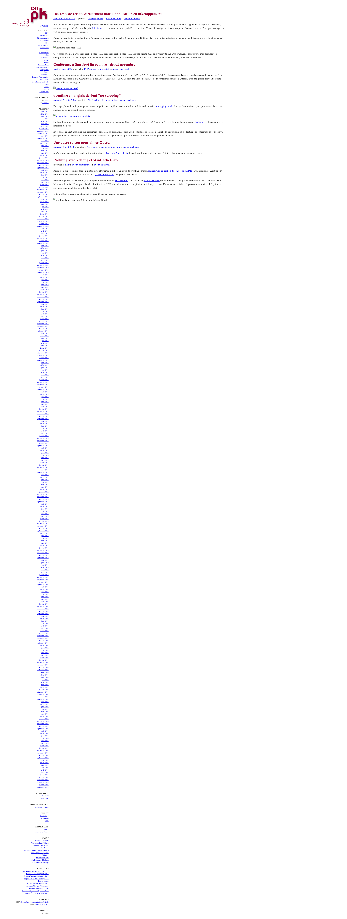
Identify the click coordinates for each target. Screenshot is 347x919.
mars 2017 (45, 375)
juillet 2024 (44, 172)
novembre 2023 (43, 192)
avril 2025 (45, 150)
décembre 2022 (43, 218)
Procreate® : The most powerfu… (36, 893)
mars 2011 (45, 543)
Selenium (96, 28)
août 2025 (45, 140)
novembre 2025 (43, 133)
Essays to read (43, 881)
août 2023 (45, 199)
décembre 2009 (43, 577)
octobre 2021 (44, 240)
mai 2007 (45, 650)
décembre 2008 (43, 606)
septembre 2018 (43, 331)
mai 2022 (45, 228)
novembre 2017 (43, 355)
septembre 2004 (43, 728)
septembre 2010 (43, 557)
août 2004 (45, 731)
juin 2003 (45, 765)
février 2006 (44, 687)
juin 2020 (45, 279)
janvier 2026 (44, 128)
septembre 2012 (43, 501)
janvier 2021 (44, 262)
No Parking (44, 57)
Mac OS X (45, 74)
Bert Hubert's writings (40, 862)
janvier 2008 (44, 633)
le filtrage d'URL (42, 904)
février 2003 (44, 775)
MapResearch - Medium (40, 860)
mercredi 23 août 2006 (64, 100)
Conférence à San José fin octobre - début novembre (94, 64)
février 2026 (44, 126)
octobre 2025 (44, 136)
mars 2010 (45, 570)
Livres (46, 60)
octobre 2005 (44, 697)
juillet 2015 (44, 423)
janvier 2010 (44, 574)
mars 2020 (45, 287)
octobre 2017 (44, 357)
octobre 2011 (44, 528)
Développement (43, 38)
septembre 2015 (43, 418)
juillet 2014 (44, 450)
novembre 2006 (43, 665)
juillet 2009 (44, 589)
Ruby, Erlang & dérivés (40, 82)
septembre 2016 (43, 389)
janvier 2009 (44, 604)
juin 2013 (45, 479)
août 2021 (45, 245)
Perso (47, 84)
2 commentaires (110, 100)
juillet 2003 (44, 762)
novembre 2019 (43, 296)
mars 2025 (45, 153)
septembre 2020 (43, 272)
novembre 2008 (43, 609)
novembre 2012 (43, 496)
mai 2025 (45, 148)
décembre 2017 (43, 353)
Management (44, 52)
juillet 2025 (44, 143)
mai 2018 (45, 340)
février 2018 (44, 348)
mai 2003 (45, 767)
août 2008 (45, 616)
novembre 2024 (43, 162)
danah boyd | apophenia (40, 852)
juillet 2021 (44, 248)
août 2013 (45, 474)
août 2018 (45, 333)
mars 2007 (45, 655)
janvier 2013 (44, 492)
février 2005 (44, 716)
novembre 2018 (43, 326)
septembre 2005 (43, 699)
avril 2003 (45, 770)
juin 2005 (45, 706)
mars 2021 (45, 257)
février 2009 (44, 601)
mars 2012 (45, 516)
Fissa (47, 820)
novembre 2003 (43, 753)
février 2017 (44, 377)
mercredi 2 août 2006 (63, 146)
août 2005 (45, 701)
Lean (47, 50)
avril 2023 (45, 209)
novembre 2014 (43, 440)
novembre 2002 (43, 782)
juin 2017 (45, 367)
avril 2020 (45, 284)
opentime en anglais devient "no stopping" (87, 95)
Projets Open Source (41, 67)
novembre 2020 (43, 267)
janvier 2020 (44, 292)
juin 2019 (45, 309)
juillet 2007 (44, 645)
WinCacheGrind (152, 180)
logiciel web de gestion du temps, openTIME (170, 170)
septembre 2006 (43, 669)
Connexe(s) (44, 47)
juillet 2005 (44, 704)
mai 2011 (45, 538)
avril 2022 (45, 231)
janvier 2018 (44, 350)
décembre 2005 (43, 692)
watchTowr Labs (42, 857)
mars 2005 (45, 714)
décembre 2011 (43, 523)
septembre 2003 (43, 757)
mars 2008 (45, 628)
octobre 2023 (44, 194)
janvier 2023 (44, 216)
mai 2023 (45, 206)
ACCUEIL (44, 26)
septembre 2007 (43, 643)
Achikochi (45, 848)
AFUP (46, 829)
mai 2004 (45, 738)
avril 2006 (45, 682)
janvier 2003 (44, 777)
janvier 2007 (44, 660)
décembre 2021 (43, 238)
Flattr (47, 100)
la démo (199, 122)
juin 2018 (45, 338)
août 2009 (45, 587)
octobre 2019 (44, 299)
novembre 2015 (43, 414)
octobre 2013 (44, 470)
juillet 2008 (44, 618)
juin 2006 (45, 677)
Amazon (45, 102)
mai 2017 (45, 370)
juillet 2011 (44, 533)
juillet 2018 (44, 336)
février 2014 (44, 462)
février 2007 (44, 657)
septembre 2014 (43, 445)
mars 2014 (45, 460)
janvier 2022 (44, 236)
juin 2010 (45, 562)
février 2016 (44, 406)
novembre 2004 (43, 723)
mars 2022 (45, 233)
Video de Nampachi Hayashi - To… (35, 890)
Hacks (46, 86)
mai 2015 (45, 428)
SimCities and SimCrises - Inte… (37, 883)
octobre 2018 (44, 328)
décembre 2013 (43, 467)
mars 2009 (45, 599)
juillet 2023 (44, 201)
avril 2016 (45, 401)
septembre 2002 (43, 787)
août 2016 (45, 392)
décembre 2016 (43, 382)
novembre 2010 (43, 552)
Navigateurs (44, 69)
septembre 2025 (43, 138)
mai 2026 (45, 119)
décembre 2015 (43, 411)
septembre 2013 (43, 472)
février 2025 (44, 155)
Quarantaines (44, 91)
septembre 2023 (43, 197)
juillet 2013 (44, 477)
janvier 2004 (44, 748)
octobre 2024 (44, 165)
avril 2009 (45, 596)
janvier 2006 (44, 689)
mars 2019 (45, 316)
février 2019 (44, 318)
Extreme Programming (40, 77)
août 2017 (45, 362)
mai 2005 (45, 709)
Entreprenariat (43, 45)
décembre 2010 (43, 550)
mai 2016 (45, 399)
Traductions (44, 79)
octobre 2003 (44, 755)
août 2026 (45, 111)
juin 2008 (45, 621)
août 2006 (45, 672)
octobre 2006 (44, 667)
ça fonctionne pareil (104, 174)
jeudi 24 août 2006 (62, 68)
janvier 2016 (44, 409)
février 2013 (44, 489)
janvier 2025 (44, 158)
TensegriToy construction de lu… (36, 876)
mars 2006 (45, 684)
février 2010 (44, 572)
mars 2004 (45, 743)
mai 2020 (45, 282)
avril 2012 (45, 513)
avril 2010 (45, 567)
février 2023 (44, 214)
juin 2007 (45, 648)
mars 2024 (45, 182)
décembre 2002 (43, 779)
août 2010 (45, 560)
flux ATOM (44, 798)
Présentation (44, 35)
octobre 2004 (44, 726)
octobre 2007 (44, 640)
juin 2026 (45, 116)
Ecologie (45, 62)
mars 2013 (45, 487)
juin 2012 (45, 509)
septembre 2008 (43, 613)
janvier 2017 (44, 379)
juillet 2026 (44, 114)
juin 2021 (45, 250)
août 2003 (45, 760)
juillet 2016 (44, 394)
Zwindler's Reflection (41, 845)
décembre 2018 (43, 323)
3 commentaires (113, 18)
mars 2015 (45, 433)
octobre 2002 (44, 784)
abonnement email (42, 807)
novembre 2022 (43, 221)
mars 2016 (45, 404)
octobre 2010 (44, 555)
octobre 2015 (44, 416)
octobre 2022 (44, 223)
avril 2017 (45, 372)
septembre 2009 (43, 584)
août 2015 (45, 421)
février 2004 (44, 745)
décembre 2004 (43, 721)
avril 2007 (45, 652)
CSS (47, 55)
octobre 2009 (44, 582)
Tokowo (45, 855)
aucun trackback (132, 18)
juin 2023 (45, 204)
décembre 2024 (43, 160)
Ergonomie (44, 40)
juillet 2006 (44, 675)
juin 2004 (45, 736)
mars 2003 (45, 772)
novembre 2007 (43, 638)
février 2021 (44, 260)
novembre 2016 (43, 384)
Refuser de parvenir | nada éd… (37, 873)
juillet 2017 (44, 365)
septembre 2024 (43, 167)
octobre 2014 (44, 443)
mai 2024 (45, 177)
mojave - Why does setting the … (36, 878)
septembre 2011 (43, 531)
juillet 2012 (44, 506)
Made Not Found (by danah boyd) (36, 850)
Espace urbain (43, 65)
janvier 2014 (44, 465)
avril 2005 (45, 711)
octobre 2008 (44, 611)
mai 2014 (45, 455)
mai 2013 (45, 482)
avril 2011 (45, 540)
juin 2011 (45, 535)
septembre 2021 (43, 243)
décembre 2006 (43, 662)
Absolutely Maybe (42, 840)
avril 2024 (45, 179)
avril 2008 (45, 626)
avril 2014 (45, 457)
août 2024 (45, 170)
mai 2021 (45, 253)
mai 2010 (45, 565)
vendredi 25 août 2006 (64, 18)
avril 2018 (45, 343)
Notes (46, 89)
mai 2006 (45, 679)
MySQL (46, 43)
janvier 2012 (44, 521)
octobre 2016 (44, 387)
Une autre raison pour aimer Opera (81, 142)
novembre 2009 (43, 579)
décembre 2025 (43, 131)
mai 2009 (45, 594)
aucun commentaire (101, 68)
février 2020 (44, 289)
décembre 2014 (43, 438)
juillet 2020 (44, 277)
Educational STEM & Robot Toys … (35, 871)
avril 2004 (45, 740)
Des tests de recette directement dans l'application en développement (107, 13)
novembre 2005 (43, 694)
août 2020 (45, 275)
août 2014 (45, 448)
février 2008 (44, 630)
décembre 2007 (43, 635)
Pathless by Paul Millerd (40, 843)
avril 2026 (45, 121)
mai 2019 (45, 311)
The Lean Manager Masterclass (37, 886)
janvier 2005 (44, 718)
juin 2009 (45, 591)
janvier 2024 (44, 187)
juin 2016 (45, 396)
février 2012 (44, 518)
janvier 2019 (44, 321)
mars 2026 (45, 123)
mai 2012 (45, 511)
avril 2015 (45, 431)
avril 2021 (45, 255)
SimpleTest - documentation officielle (35, 902)
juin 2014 (45, 453)
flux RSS (45, 796)
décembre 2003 (43, 750)
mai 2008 (45, 623)
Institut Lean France (41, 832)
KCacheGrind (121, 180)
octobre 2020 (44, 270)
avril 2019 (45, 314)
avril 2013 (45, 484)
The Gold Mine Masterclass (38, 888)
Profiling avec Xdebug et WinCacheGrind (86, 160)
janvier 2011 (44, 548)
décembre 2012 (43, 494)
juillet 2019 (44, 306)
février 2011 (44, 545)
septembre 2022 (43, 226)
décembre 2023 (43, 189)
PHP (47, 33)
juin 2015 (45, 426)
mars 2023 (45, 211)
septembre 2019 (43, 301)
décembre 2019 (43, 294)
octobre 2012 (44, 499)
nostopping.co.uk (164, 106)
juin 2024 (45, 175)
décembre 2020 (43, 265)
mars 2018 (45, 345)
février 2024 (44, 184)
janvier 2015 (44, 435)
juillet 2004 (44, 733)
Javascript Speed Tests (117, 153)
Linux (46, 72)
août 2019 (45, 304)
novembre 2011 (43, 526)
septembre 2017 (43, 360)
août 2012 (45, 504)
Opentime (45, 818)
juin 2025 (45, 145)
